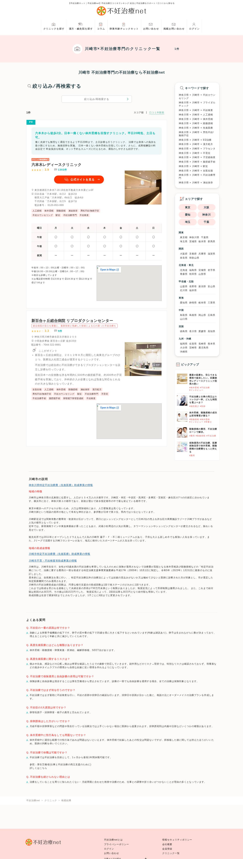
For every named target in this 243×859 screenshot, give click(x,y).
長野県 (193, 286)
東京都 (183, 237)
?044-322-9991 (52, 344)
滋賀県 (211, 253)
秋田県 (193, 274)
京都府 (193, 253)
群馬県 (211, 241)
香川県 (193, 331)
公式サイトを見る (82, 179)
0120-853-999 (56, 205)
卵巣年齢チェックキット (124, 29)
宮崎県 (193, 347)
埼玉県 (183, 241)
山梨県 (183, 286)
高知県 (211, 331)
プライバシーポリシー (116, 844)
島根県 (193, 315)
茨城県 (193, 241)
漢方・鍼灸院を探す (81, 29)
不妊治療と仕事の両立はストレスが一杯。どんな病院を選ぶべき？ (203, 399)
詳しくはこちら (38, 768)
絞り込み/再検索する (96, 99)
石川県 (183, 290)
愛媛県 (202, 331)
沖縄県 (183, 351)
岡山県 (202, 315)
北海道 (183, 270)
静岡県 (193, 302)
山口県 (183, 319)
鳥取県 (183, 315)
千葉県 (204, 237)
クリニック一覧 (171, 853)
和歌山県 (194, 257)
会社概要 (167, 844)
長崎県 (202, 343)
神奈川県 (194, 237)
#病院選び (194, 406)
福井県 (193, 290)
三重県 (211, 302)
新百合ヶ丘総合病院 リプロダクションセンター (72, 321)
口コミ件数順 (156, 112)
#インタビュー (196, 390)
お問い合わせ (151, 29)
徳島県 (183, 331)
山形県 (202, 274)
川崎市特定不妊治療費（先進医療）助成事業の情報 (59, 553)
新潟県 (202, 286)
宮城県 (202, 270)
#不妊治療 (205, 387)
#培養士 (208, 422)
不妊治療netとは (113, 840)
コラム (101, 29)
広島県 (211, 315)
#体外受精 (194, 387)
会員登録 (167, 849)
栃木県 (202, 241)
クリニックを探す (54, 29)
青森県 (183, 274)
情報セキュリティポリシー (177, 840)
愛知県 (183, 302)
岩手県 (211, 270)
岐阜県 (202, 302)
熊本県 (211, 343)
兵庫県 (202, 253)
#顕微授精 (194, 419)
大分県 (183, 347)
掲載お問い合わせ (174, 29)
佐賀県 (193, 343)
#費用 (192, 436)
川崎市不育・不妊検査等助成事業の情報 (53, 560)
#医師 (202, 406)
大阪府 (183, 253)
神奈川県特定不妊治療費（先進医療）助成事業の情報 (61, 485)
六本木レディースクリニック (56, 165)
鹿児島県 (203, 347)
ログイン (194, 29)
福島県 (193, 270)
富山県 (211, 286)
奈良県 (183, 257)
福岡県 (183, 343)
